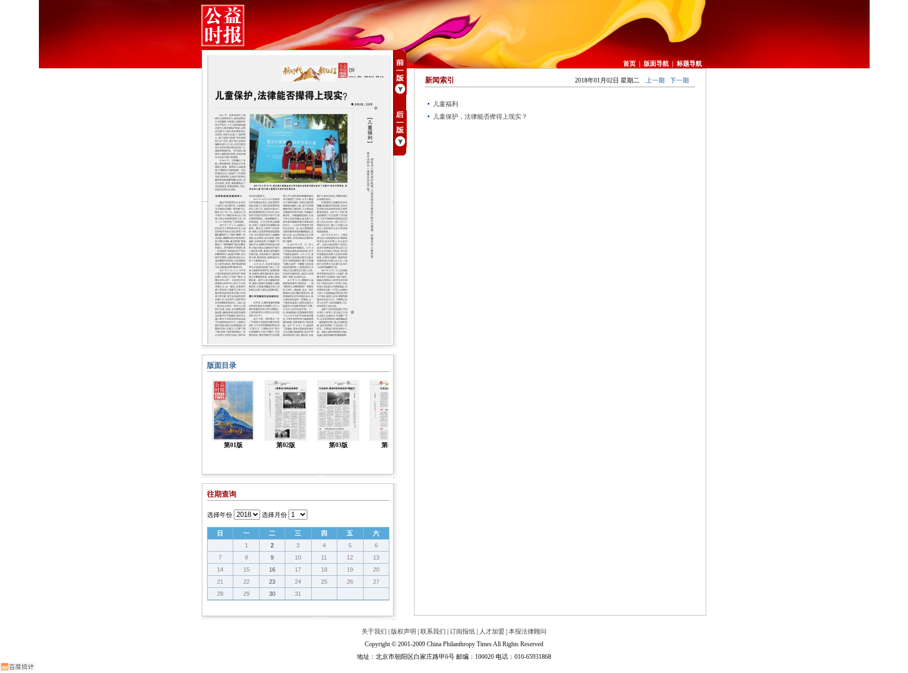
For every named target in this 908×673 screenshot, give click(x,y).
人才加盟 (491, 631)
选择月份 (274, 515)
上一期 (655, 80)
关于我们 (374, 631)
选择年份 (219, 515)
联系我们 (433, 631)
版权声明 (403, 631)
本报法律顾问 (527, 631)
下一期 (679, 80)
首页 (629, 63)
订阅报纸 (462, 631)
